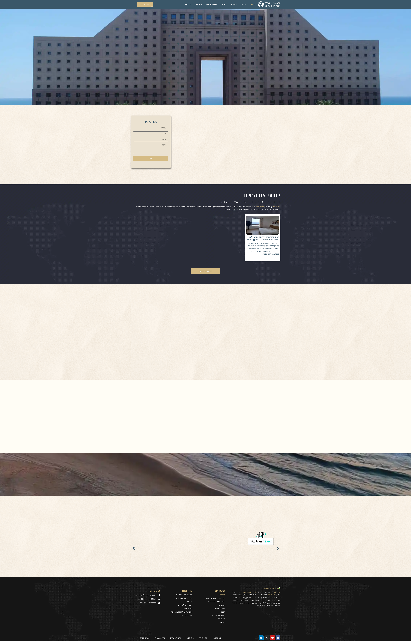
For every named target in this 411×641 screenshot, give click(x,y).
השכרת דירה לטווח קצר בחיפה (182, 612)
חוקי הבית (221, 619)
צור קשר (187, 4)
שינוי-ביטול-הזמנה (218, 615)
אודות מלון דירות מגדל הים (215, 598)
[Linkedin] (261, 637)
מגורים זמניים (187, 608)
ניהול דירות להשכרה (185, 605)
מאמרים (198, 4)
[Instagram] (266, 637)
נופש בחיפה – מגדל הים (216, 601)
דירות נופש (260, 207)
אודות (243, 4)
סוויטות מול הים (187, 615)
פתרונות (233, 4)
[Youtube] (272, 637)
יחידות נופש (271, 595)
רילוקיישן (189, 601)
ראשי (252, 4)
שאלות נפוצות (211, 4)
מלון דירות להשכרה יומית (247, 592)
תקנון (224, 4)
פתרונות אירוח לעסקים (184, 598)
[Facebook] (278, 637)
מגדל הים (276, 207)
